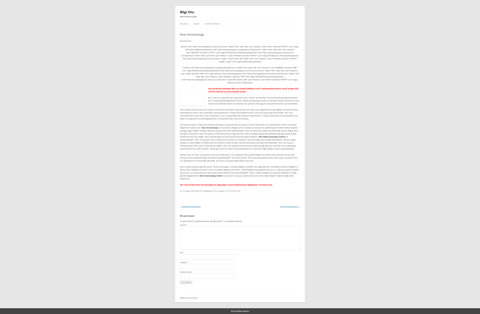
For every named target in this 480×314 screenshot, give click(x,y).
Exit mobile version (240, 311)
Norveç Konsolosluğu (290, 206)
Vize (192, 191)
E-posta (184, 262)
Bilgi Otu (187, 12)
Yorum (183, 225)
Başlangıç (184, 24)
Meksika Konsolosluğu (190, 206)
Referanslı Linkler (212, 24)
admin (221, 191)
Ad (182, 252)
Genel (188, 191)
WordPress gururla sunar (189, 298)
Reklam (197, 24)
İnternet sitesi (186, 272)
